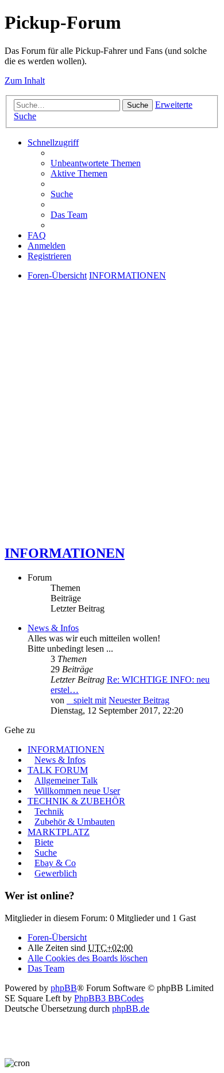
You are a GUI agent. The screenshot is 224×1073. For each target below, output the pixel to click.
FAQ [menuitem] (37, 235)
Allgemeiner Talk (66, 780)
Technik (49, 811)
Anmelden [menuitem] (46, 245)
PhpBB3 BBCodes (109, 998)
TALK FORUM (58, 770)
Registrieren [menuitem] (49, 256)
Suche (137, 105)
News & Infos (53, 628)
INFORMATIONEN (65, 553)
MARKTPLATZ (59, 832)
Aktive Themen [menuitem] (79, 173)
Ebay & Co (55, 863)
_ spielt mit (86, 700)
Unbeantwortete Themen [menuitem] (96, 163)
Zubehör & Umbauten (74, 822)
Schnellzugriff (53, 142)
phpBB (64, 988)
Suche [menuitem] (62, 194)
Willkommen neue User (77, 791)
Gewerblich (55, 873)
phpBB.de (130, 1008)
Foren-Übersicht (57, 937)
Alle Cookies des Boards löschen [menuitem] (88, 958)
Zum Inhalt (25, 80)
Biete (43, 842)
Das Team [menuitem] (69, 215)
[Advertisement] (112, 422)
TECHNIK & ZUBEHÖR (76, 801)
